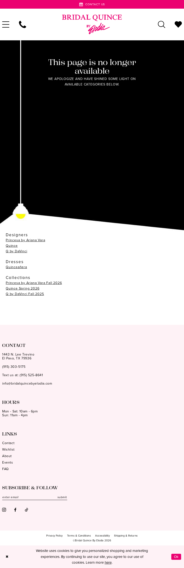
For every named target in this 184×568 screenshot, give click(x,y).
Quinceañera (16, 267)
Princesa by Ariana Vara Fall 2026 (34, 282)
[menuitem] (22, 24)
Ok (176, 556)
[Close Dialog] (7, 557)
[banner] (92, 24)
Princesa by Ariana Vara (25, 240)
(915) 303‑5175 (13, 366)
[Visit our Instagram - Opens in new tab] (4, 510)
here (108, 562)
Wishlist (8, 449)
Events (7, 462)
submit (62, 497)
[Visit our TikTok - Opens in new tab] (26, 510)
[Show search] (161, 24)
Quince (12, 245)
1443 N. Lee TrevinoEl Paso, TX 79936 (18, 356)
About (7, 456)
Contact (8, 443)
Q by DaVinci (16, 251)
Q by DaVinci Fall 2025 (25, 293)
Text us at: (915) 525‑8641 (22, 375)
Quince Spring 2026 (22, 288)
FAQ (5, 468)
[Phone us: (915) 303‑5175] (22, 24)
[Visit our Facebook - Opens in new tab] (15, 510)
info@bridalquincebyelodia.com (27, 383)
